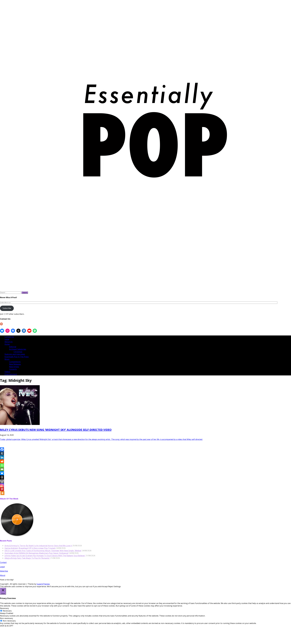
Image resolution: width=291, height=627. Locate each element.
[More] (2, 493)
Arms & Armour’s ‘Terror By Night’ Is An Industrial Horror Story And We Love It (38, 545)
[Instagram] (2, 485)
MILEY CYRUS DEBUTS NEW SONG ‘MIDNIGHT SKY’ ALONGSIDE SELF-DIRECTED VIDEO (56, 430)
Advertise (4, 571)
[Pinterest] (2, 489)
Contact (3, 562)
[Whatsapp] (2, 465)
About (2, 575)
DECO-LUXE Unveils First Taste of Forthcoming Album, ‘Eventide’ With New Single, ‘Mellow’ (43, 550)
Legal (7, 339)
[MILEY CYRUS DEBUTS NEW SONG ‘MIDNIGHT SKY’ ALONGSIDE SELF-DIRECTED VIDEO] (20, 424)
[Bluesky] (2, 473)
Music (7, 359)
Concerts (13, 369)
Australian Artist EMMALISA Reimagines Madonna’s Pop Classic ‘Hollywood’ (37, 553)
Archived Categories (17, 349)
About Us (9, 341)
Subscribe (7, 308)
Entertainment (11, 374)
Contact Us (9, 336)
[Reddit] (2, 461)
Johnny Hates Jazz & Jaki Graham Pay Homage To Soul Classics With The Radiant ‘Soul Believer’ (45, 555)
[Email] (2, 469)
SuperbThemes (43, 584)
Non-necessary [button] (6, 618)
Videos (7, 371)
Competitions (15, 361)
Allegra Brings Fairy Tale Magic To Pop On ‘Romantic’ (27, 558)
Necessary (7, 611)
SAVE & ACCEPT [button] (6, 626)
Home (7, 344)
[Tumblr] (2, 453)
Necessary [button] (4, 608)
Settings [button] (117, 586)
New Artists (14, 366)
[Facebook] (2, 449)
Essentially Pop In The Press (17, 356)
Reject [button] (110, 586)
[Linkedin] (2, 457)
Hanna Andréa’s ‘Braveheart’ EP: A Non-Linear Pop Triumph (30, 548)
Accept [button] (105, 586)
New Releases (15, 364)
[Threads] (2, 477)
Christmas (18, 351)
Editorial (12, 346)
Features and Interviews (15, 354)
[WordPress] (2, 481)
